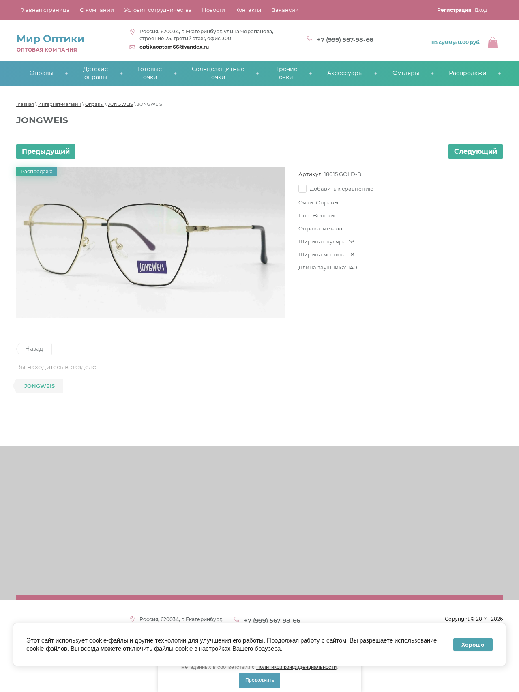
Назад (34, 348)
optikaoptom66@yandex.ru (174, 47)
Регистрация (454, 10)
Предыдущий (46, 151)
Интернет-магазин (59, 104)
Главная (25, 104)
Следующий (475, 151)
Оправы (94, 104)
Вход (481, 10)
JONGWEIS (120, 104)
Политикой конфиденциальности (296, 667)
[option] (150, 242)
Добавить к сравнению (341, 188)
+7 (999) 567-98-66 (345, 39)
